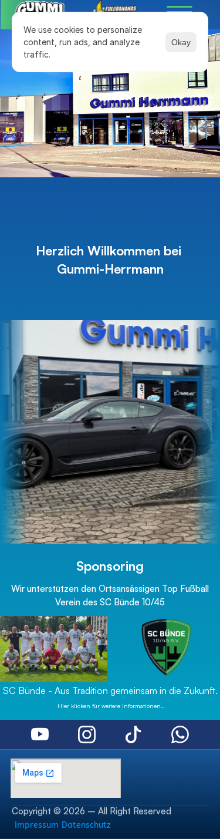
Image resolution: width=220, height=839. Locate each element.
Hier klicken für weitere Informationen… (110, 705)
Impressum (37, 825)
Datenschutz (86, 825)
